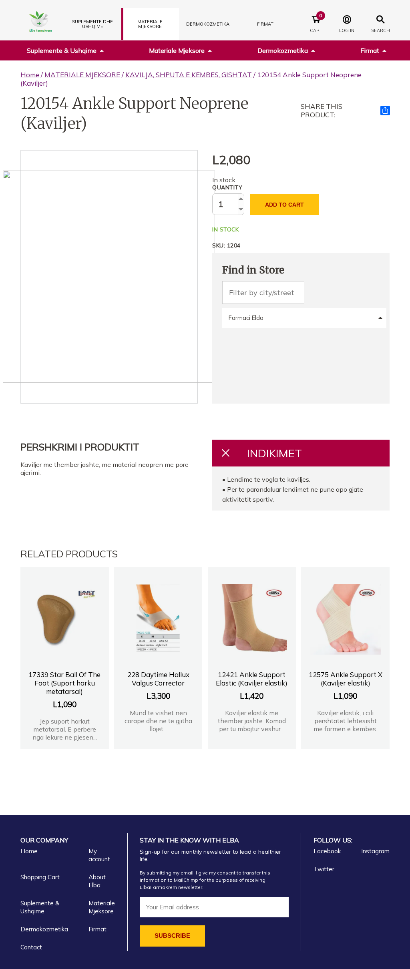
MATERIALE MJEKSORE (150, 24)
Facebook (327, 851)
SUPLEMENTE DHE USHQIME (92, 24)
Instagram (375, 851)
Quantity (227, 187)
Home (29, 74)
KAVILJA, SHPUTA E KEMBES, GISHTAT (188, 74)
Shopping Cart (40, 877)
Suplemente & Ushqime (61, 50)
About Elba (97, 881)
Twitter (324, 869)
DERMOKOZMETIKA (207, 24)
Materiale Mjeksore (177, 50)
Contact (31, 947)
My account (99, 855)
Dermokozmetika (282, 50)
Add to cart (284, 204)
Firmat (265, 24)
